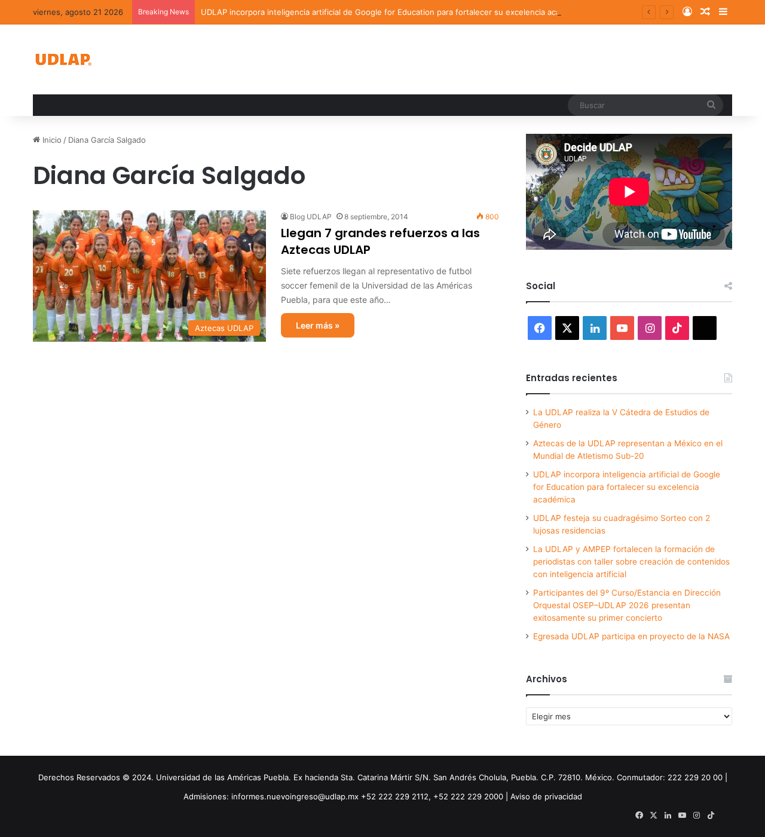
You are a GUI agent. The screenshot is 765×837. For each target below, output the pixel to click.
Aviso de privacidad (546, 796)
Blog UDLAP (311, 216)
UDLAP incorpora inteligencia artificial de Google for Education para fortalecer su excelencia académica (393, 12)
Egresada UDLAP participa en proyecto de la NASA (631, 636)
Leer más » (317, 325)
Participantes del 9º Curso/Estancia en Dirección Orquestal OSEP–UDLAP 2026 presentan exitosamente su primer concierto (627, 605)
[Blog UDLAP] (63, 59)
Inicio (51, 140)
